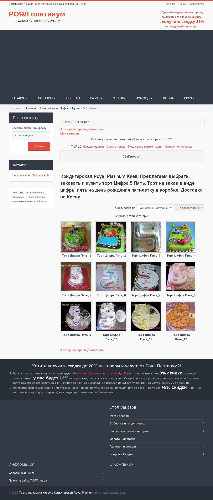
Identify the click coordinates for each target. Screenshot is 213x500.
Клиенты (73, 98)
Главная (31, 108)
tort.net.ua (40, 197)
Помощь (143, 98)
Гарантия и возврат (123, 446)
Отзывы (119, 98)
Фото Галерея (119, 415)
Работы (96, 98)
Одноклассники (98, 373)
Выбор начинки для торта (127, 423)
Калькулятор (196, 3)
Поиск (182, 3)
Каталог (170, 3)
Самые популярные (178, 146)
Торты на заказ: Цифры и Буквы (60, 108)
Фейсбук (117, 373)
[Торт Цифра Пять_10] (111, 317)
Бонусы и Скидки (121, 454)
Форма (168, 98)
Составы (45, 98)
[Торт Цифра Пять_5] (76, 277)
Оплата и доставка (122, 438)
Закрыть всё (40, 175)
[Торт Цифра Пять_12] (181, 317)
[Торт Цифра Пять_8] (181, 277)
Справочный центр (22, 472)
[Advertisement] (106, 61)
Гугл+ (127, 373)
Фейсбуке (41, 201)
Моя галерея (69, 133)
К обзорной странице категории (82, 129)
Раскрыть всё (21, 175)
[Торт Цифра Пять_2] (111, 237)
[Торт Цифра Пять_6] (111, 277)
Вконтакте (80, 373)
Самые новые (115, 146)
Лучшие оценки (93, 146)
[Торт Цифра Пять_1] (76, 237)
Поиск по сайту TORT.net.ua (28, 480)
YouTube (197, 17)
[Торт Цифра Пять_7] (146, 277)
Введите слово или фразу (29, 128)
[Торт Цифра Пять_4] (181, 237)
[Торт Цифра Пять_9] (76, 317)
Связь (189, 98)
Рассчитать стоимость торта (129, 431)
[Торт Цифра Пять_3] (146, 237)
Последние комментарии (145, 146)
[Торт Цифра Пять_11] (146, 317)
